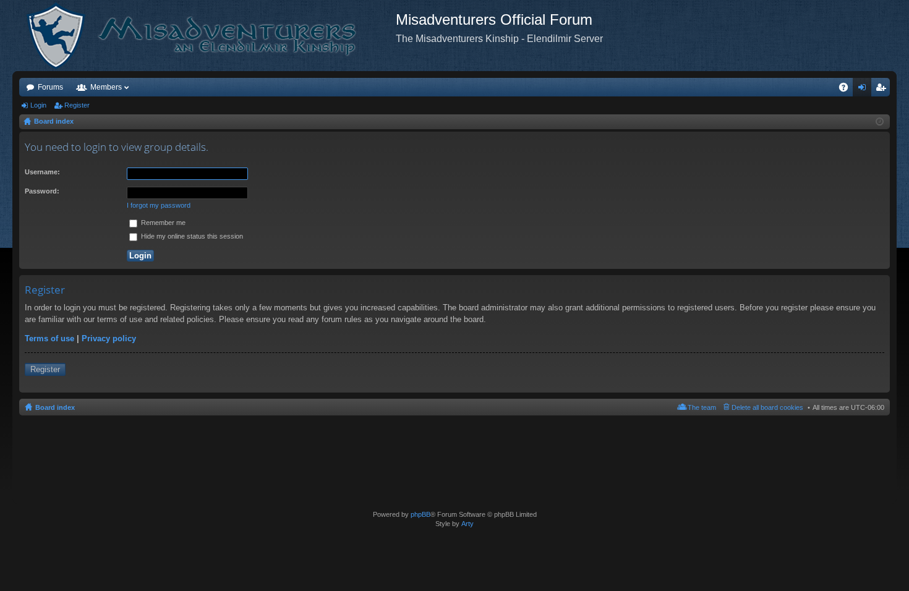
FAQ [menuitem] (847, 89)
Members (106, 87)
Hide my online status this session (191, 236)
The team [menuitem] (702, 407)
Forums (50, 87)
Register (77, 105)
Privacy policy (109, 338)
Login (38, 105)
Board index (55, 407)
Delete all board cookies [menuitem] (767, 407)
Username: (42, 172)
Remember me (162, 222)
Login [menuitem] (864, 89)
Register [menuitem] (883, 89)
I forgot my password (158, 205)
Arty (467, 523)
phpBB (420, 514)
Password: (42, 191)
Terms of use (49, 338)
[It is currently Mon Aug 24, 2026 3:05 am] (880, 121)
